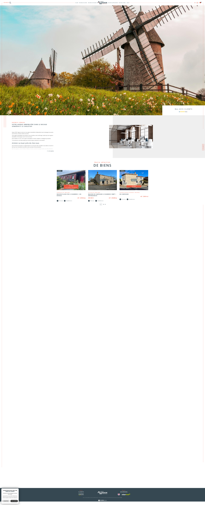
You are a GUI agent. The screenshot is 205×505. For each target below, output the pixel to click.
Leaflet (193, 462)
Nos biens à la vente (83, 2)
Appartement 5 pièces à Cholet (126, 482)
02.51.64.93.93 (19, 434)
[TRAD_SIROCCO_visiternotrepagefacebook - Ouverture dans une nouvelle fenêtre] (16, 451)
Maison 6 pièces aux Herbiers (126, 470)
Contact (203, 147)
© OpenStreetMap (200, 462)
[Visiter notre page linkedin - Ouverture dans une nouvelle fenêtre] (27, 451)
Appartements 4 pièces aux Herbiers (127, 474)
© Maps (196, 462)
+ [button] (201, 419)
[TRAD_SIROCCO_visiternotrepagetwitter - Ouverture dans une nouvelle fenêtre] (19, 451)
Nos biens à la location (92, 2)
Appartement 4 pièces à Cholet (126, 480)
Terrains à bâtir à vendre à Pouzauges (79, 475)
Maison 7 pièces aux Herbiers (126, 472)
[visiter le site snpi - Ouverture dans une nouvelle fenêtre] (119, 496)
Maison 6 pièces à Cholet (125, 483)
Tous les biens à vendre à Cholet (102, 470)
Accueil (76, 2)
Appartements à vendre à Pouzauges (79, 474)
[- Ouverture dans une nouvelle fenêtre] (81, 496)
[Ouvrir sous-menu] (118, 2)
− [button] (201, 420)
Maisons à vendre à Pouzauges (78, 472)
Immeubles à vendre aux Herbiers (78, 470)
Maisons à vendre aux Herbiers (78, 467)
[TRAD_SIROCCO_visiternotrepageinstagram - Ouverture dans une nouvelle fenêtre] (23, 451)
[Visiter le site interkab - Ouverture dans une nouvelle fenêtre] (126, 496)
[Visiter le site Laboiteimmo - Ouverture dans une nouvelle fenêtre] (102, 503)
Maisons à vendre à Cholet (77, 478)
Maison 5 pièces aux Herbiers (126, 469)
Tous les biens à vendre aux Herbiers (103, 467)
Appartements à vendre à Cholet (78, 477)
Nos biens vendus (122, 2)
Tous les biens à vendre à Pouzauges (103, 469)
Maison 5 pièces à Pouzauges (126, 475)
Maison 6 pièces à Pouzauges (126, 477)
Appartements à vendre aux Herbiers (79, 469)
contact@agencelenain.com (22, 437)
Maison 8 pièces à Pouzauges (126, 478)
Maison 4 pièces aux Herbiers (126, 467)
